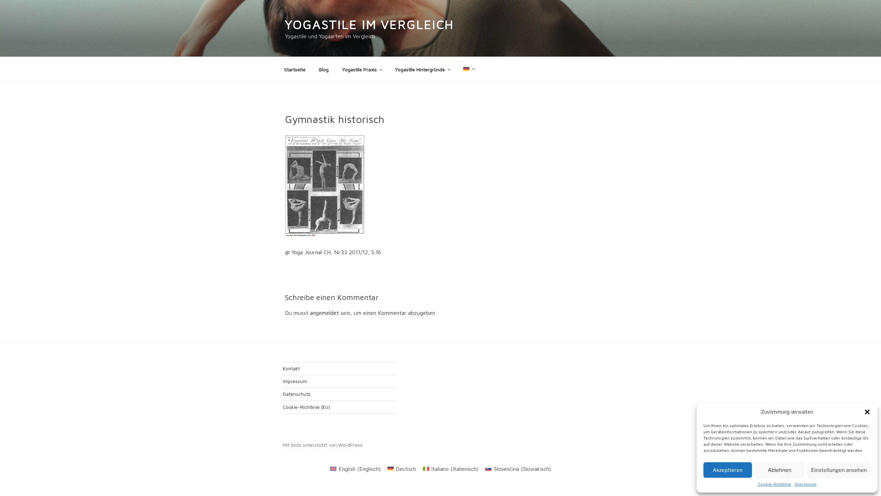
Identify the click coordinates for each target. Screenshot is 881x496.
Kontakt (291, 368)
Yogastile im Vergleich (369, 24)
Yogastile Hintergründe (420, 69)
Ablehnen (780, 470)
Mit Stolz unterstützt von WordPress (322, 445)
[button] (867, 412)
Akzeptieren (728, 470)
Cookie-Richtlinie (774, 484)
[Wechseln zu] (468, 69)
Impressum (805, 484)
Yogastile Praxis (359, 69)
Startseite (295, 69)
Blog (324, 69)
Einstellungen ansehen (839, 470)
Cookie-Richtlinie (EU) (306, 407)
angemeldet (324, 313)
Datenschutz (296, 394)
